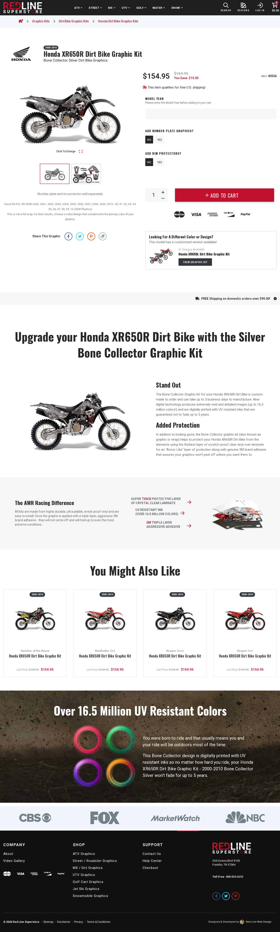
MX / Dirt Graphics (88, 868)
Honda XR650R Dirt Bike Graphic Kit (35, 656)
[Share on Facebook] (68, 236)
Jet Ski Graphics (86, 889)
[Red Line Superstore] (22, 7)
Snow (175, 7)
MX (110, 7)
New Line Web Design (258, 921)
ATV (77, 7)
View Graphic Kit (195, 262)
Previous (10, 112)
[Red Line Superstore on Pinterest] (236, 896)
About (8, 854)
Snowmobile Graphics (90, 896)
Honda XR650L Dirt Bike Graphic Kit (204, 254)
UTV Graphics (84, 875)
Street (94, 7)
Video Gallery (14, 861)
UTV (124, 7)
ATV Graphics (84, 854)
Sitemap (48, 921)
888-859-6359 (234, 876)
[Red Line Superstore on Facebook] (216, 896)
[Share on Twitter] (80, 236)
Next (129, 112)
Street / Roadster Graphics (95, 861)
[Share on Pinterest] (91, 236)
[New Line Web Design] (242, 922)
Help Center (152, 861)
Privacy (78, 921)
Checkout (150, 868)
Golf (140, 7)
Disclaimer (63, 921)
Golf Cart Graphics (88, 882)
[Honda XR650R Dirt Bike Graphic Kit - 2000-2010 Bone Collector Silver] (86, 174)
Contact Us (152, 854)
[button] (103, 236)
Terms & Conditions (98, 921)
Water (157, 7)
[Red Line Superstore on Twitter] (226, 896)
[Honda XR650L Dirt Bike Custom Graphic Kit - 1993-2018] (161, 255)
